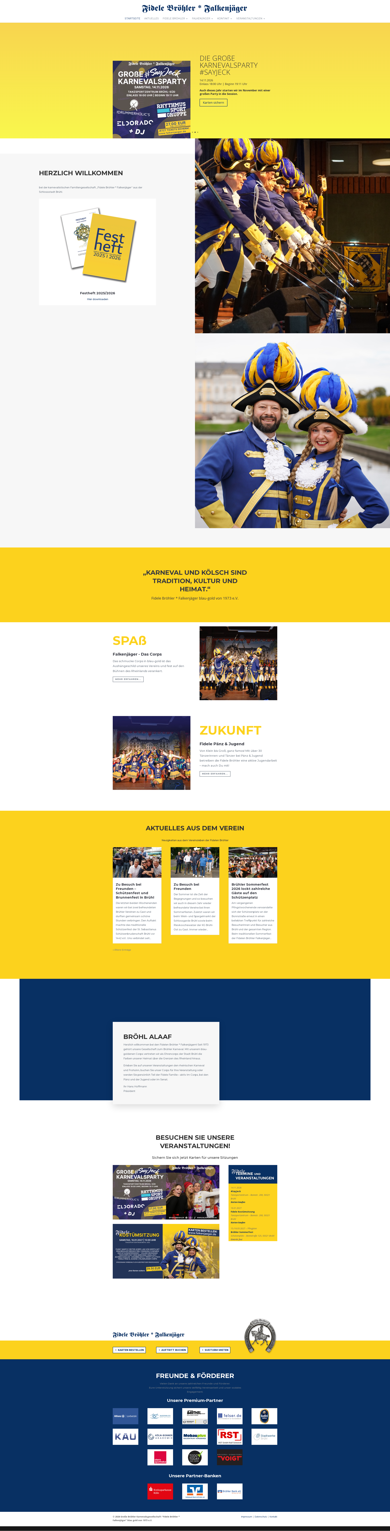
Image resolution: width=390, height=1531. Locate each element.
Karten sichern (213, 120)
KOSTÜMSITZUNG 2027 (237, 64)
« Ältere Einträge (122, 950)
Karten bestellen (131, 1350)
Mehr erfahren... (128, 679)
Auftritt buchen (173, 1350)
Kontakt (223, 19)
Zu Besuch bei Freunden (186, 886)
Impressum (246, 1516)
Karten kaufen (238, 1202)
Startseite (132, 19)
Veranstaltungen (249, 19)
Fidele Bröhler (174, 19)
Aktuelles (151, 19)
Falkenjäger (201, 19)
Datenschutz (261, 1516)
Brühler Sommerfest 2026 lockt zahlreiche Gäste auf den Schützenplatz (251, 890)
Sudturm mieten (216, 1350)
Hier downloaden (97, 299)
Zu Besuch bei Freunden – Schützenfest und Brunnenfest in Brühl (135, 890)
